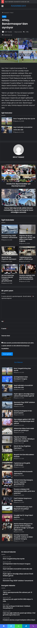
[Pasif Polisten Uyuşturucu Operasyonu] (7, 500)
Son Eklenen (18, 362)
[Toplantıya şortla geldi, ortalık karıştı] (27, 250)
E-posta (4, 328)
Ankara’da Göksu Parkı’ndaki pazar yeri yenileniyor (24, 429)
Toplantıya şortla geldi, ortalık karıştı (26, 258)
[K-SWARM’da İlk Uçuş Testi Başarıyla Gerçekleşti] (7, 509)
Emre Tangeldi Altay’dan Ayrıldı (24, 119)
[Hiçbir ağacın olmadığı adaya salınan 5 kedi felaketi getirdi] (7, 396)
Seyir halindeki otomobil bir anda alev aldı (17, 1)
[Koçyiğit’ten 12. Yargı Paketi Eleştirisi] (7, 517)
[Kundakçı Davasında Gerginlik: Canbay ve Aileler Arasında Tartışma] (7, 537)
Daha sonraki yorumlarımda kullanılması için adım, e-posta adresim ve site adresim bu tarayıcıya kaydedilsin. (18, 345)
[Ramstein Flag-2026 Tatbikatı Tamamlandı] (10, 229)
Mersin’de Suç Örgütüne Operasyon (9, 258)
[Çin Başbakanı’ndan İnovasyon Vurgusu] (7, 379)
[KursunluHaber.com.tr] (18, 6)
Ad (3, 321)
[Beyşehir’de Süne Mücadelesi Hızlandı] (7, 457)
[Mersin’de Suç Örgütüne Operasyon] (10, 250)
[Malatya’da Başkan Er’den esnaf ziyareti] (7, 413)
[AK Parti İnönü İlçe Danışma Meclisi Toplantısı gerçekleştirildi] (10, 268)
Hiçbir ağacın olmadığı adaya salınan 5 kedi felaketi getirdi (24, 395)
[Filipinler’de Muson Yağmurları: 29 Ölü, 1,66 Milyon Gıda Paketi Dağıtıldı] (27, 229)
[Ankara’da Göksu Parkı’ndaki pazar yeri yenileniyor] (7, 431)
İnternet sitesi (6, 335)
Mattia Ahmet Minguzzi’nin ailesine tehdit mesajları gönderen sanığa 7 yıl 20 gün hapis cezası (24, 527)
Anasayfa (6, 12)
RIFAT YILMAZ (8, 32)
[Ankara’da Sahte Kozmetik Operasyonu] (7, 474)
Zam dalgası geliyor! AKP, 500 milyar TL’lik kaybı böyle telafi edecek (24, 421)
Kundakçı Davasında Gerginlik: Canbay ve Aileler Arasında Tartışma (23, 537)
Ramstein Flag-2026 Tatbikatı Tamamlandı (9, 236)
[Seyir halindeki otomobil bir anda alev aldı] (7, 129)
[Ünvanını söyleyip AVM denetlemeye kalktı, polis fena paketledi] (27, 268)
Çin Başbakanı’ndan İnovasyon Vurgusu (21, 378)
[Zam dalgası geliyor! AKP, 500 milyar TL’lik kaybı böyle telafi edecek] (7, 421)
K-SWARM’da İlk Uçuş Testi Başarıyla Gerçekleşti (23, 508)
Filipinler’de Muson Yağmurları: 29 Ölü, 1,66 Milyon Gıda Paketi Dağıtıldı (27, 238)
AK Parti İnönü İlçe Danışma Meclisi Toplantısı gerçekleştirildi (8, 278)
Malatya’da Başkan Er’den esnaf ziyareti (23, 412)
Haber (12, 12)
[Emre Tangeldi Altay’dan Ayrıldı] (7, 121)
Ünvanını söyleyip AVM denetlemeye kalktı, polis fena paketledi (27, 277)
